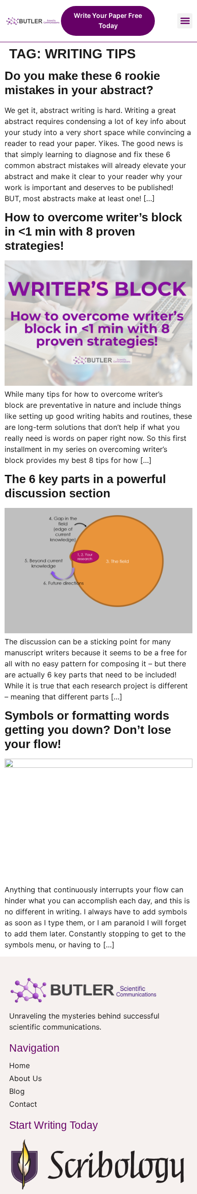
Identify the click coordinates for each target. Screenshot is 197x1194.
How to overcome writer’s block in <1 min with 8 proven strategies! (93, 231)
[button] (184, 20)
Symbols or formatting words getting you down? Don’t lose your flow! (88, 729)
